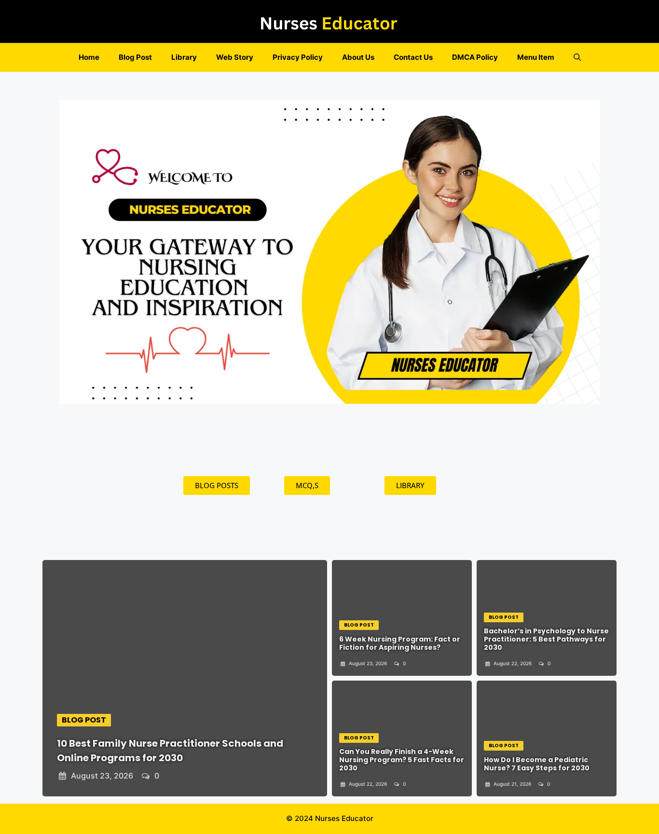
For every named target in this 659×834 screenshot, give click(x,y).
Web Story (234, 57)
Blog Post (135, 57)
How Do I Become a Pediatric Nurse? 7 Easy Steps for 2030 (537, 764)
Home (89, 57)
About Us (358, 57)
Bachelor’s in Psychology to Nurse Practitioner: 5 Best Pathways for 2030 (546, 639)
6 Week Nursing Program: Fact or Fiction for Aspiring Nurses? (399, 643)
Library (184, 57)
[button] (577, 57)
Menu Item (535, 57)
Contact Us (413, 57)
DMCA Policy (475, 57)
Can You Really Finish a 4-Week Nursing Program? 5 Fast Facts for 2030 (401, 760)
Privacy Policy (298, 57)
